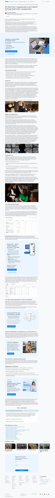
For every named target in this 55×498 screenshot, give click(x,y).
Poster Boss (13, 483)
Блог (8, 4)
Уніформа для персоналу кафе (11, 436)
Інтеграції (13, 488)
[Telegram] (49, 494)
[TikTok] (47, 494)
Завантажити (10, 353)
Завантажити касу (7, 481)
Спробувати (47, 1)
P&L (12, 482)
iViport (29, 119)
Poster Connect (14, 484)
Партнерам (27, 480)
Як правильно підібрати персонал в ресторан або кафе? (15, 426)
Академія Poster (21, 480)
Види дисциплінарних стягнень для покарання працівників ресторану (17, 429)
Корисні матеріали (21, 482)
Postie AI (13, 487)
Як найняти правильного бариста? (11, 427)
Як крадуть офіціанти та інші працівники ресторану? (14, 421)
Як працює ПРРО (11, 326)
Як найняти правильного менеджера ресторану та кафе (15, 430)
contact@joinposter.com (42, 483)
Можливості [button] (12, 1)
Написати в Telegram (45, 479)
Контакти (27, 481)
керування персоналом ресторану (16, 21)
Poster (7, 1)
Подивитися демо (11, 54)
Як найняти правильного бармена (11, 437)
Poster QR (13, 477)
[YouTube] (45, 494)
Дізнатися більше (11, 394)
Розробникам (35, 493)
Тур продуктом (7, 477)
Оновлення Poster (7, 482)
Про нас (27, 477)
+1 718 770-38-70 (43, 476)
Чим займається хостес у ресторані (11, 438)
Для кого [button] (16, 1)
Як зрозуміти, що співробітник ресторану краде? (14, 419)
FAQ (26, 482)
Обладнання (7, 480)
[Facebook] (40, 494)
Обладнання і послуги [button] (22, 1)
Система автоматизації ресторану (10, 211)
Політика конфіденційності (23, 494)
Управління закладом (13, 4)
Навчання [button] (31, 1)
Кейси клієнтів (35, 482)
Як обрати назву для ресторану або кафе (12, 439)
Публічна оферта (22, 493)
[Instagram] (42, 494)
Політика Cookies (22, 495)
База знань (20, 477)
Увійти (43, 1)
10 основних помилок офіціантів (11, 428)
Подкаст (34, 479)
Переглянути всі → (46, 441)
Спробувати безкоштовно (11, 51)
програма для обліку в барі (21, 62)
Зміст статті (8, 16)
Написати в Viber (45, 481)
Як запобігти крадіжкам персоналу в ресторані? (14, 410)
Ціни (28, 1)
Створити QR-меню (12, 269)
